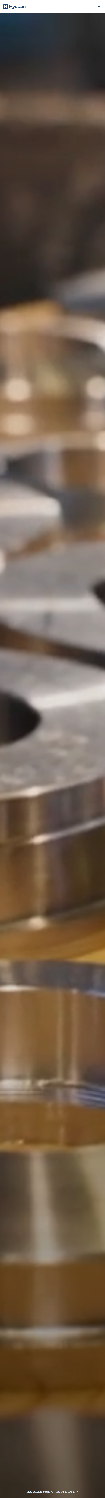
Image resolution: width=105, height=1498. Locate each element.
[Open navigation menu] (99, 6)
